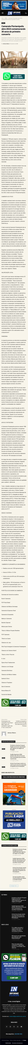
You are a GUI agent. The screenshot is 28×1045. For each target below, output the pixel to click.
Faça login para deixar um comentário (14, 777)
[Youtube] (21, 1026)
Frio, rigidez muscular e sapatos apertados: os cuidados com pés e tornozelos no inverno (17, 929)
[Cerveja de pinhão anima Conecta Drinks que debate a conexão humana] (6, 879)
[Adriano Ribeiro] (4, 734)
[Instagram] (10, 1026)
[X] (11, 47)
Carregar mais (13, 885)
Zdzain (24, 1040)
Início (2, 18)
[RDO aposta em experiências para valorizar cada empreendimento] (6, 938)
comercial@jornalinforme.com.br (17, 1016)
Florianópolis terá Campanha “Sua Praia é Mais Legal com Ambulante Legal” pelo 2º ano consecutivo (7, 724)
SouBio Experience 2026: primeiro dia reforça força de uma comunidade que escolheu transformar (19, 860)
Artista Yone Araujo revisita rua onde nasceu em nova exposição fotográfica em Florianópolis (18, 765)
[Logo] (14, 13)
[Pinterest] (14, 47)
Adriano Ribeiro (6, 43)
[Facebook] (7, 47)
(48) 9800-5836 (18, 1034)
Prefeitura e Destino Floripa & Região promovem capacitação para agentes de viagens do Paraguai (19, 851)
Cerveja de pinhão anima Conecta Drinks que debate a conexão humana (19, 878)
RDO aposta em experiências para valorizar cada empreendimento (19, 937)
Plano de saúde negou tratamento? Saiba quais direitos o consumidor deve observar (18, 945)
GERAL (6, 18)
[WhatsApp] (18, 47)
